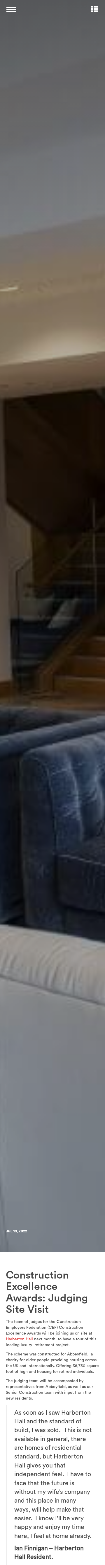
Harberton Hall (19, 1339)
